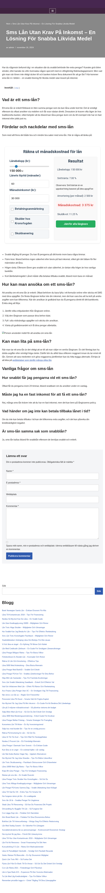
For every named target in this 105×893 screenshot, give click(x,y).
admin (11, 47)
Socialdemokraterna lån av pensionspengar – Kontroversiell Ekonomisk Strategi (33, 830)
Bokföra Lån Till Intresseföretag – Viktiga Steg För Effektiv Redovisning (30, 821)
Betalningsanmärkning (29, 208)
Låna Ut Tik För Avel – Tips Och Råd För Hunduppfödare (24, 737)
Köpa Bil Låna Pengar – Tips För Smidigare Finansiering (24, 771)
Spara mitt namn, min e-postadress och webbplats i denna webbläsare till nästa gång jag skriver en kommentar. (52, 547)
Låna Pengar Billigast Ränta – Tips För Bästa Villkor (22, 653)
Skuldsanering (24, 233)
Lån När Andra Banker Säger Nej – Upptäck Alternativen (24, 754)
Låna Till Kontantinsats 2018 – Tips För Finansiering (22, 615)
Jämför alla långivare (76, 224)
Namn (9, 471)
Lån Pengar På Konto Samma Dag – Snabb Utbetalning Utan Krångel (29, 788)
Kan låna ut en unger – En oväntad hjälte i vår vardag (23, 750)
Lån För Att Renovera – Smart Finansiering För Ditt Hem (24, 842)
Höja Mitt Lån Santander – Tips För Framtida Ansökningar (25, 678)
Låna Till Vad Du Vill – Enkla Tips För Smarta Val (21, 792)
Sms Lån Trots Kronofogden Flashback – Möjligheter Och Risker (27, 636)
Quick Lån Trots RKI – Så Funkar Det (17, 859)
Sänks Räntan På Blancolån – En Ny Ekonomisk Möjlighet (25, 855)
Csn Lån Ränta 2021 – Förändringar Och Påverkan (22, 868)
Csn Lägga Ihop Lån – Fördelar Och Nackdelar (20, 813)
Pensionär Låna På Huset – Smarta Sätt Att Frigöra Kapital (25, 699)
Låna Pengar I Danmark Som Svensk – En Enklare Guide (25, 746)
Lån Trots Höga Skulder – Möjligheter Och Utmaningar (23, 627)
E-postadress (13, 482)
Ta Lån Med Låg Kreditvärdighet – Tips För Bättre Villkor (24, 876)
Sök (4, 586)
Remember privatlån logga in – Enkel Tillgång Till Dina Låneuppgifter (29, 880)
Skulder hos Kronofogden (23, 221)
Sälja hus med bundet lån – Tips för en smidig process (23, 729)
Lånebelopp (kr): (20, 161)
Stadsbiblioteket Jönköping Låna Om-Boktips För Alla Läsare (26, 640)
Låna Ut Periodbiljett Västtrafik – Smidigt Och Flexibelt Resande (27, 851)
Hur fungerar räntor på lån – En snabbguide (19, 796)
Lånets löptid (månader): (25, 175)
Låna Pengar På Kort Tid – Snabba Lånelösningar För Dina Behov (28, 674)
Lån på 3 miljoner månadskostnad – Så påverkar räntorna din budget (29, 708)
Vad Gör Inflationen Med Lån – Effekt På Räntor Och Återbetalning (28, 686)
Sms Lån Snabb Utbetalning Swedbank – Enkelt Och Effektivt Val (28, 682)
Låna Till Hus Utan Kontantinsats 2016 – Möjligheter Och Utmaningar (29, 838)
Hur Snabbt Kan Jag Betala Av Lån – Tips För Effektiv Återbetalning (29, 632)
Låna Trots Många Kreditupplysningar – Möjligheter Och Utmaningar (29, 783)
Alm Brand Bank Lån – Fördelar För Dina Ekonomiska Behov (26, 817)
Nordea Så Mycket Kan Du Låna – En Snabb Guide (22, 619)
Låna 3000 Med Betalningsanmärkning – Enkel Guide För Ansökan (28, 716)
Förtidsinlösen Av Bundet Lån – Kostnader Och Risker (23, 657)
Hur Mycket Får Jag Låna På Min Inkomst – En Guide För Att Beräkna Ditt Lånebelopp (36, 703)
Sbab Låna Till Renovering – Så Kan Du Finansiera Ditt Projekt (27, 805)
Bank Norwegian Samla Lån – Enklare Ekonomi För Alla (24, 610)
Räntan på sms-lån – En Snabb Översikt (18, 775)
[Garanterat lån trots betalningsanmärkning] (52, 4)
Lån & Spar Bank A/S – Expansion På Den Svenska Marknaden (27, 872)
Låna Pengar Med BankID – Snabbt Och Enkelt (21, 670)
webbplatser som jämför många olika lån (32, 360)
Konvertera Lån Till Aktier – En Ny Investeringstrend (22, 724)
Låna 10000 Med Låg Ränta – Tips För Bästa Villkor (22, 767)
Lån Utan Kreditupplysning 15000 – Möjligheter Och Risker (25, 623)
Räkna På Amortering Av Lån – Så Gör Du (18, 733)
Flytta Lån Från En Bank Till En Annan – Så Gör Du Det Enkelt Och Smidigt (32, 864)
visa (16, 88)
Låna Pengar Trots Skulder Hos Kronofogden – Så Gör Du (25, 779)
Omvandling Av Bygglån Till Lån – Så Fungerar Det (22, 809)
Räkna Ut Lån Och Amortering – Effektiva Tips (20, 661)
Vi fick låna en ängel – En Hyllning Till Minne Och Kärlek (24, 644)
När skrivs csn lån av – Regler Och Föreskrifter (20, 695)
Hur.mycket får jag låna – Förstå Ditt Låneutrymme (22, 834)
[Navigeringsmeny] (52, 10)
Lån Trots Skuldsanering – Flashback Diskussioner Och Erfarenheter (29, 762)
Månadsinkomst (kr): (23, 190)
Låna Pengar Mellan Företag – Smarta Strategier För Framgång (27, 720)
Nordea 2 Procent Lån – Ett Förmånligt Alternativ (21, 741)
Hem (8, 24)
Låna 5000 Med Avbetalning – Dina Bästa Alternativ (22, 665)
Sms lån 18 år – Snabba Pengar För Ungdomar (20, 800)
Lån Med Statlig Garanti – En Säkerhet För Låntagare (23, 826)
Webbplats (11, 494)
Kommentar (12, 506)
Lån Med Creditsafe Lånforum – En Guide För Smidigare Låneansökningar (31, 649)
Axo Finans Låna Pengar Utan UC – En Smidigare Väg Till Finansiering (30, 691)
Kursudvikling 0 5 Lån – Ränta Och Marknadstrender (22, 847)
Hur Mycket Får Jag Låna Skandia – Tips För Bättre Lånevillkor (27, 758)
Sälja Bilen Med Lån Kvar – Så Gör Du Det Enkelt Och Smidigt (27, 712)
